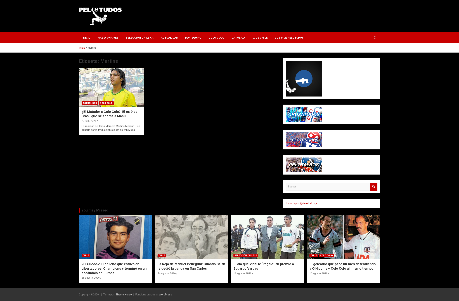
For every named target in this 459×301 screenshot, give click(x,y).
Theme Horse (124, 294)
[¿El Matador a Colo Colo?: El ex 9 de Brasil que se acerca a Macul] (111, 87)
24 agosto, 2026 (167, 273)
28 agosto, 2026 (91, 277)
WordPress (165, 294)
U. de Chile (260, 37)
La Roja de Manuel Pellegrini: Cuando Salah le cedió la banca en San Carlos (191, 266)
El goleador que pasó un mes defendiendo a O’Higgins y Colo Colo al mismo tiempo (342, 266)
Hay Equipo (193, 37)
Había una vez (108, 37)
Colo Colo (216, 37)
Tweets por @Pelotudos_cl (302, 203)
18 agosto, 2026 (242, 273)
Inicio (86, 37)
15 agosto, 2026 (318, 273)
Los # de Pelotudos (289, 37)
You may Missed (94, 210)
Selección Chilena (139, 37)
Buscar (373, 187)
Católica (238, 37)
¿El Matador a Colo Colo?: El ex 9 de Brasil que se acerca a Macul (110, 114)
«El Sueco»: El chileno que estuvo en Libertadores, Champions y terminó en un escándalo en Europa (114, 268)
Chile (86, 255)
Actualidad (169, 37)
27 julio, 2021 (89, 120)
